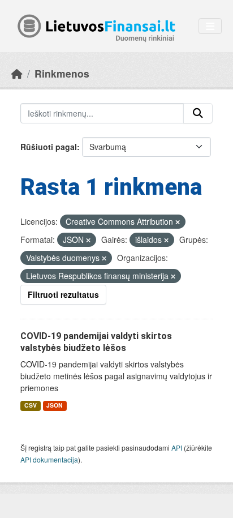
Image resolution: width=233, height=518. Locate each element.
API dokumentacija (49, 459)
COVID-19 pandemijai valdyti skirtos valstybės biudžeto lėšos (96, 342)
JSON (54, 405)
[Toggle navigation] (210, 26)
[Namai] (17, 73)
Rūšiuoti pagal (48, 146)
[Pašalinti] (177, 221)
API (176, 447)
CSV (30, 405)
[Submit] (198, 113)
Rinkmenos (61, 73)
